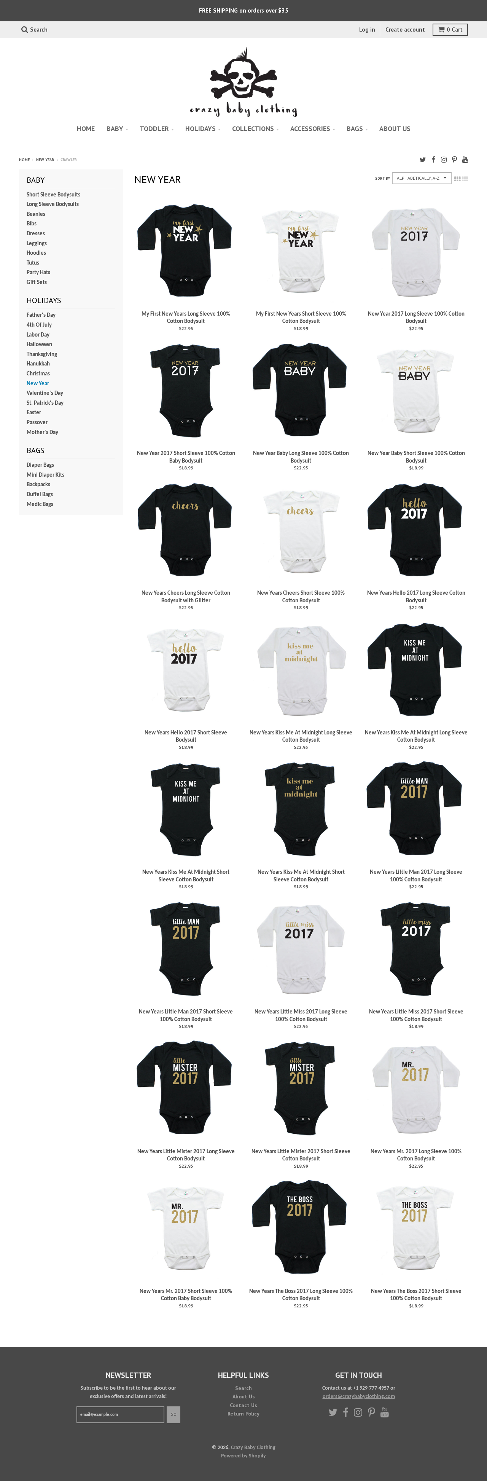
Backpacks (38, 485)
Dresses (36, 234)
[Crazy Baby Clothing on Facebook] (433, 160)
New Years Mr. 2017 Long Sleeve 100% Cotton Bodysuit (416, 1155)
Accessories (310, 128)
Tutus (33, 263)
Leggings (37, 244)
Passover (37, 423)
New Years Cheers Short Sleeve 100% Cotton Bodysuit (301, 597)
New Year (45, 159)
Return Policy (243, 1413)
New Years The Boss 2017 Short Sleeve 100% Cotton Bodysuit (416, 1295)
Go (173, 1414)
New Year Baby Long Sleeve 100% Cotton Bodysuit (301, 457)
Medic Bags (40, 504)
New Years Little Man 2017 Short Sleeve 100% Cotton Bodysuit (186, 1016)
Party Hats (38, 273)
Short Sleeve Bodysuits (53, 195)
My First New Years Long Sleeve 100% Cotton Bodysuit (186, 318)
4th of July (39, 325)
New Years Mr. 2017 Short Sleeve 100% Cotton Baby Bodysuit (186, 1295)
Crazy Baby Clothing (253, 1448)
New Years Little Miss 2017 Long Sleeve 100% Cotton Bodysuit (301, 1016)
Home (86, 128)
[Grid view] (457, 180)
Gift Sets (37, 283)
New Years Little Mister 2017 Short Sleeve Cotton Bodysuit (300, 1155)
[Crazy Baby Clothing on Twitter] (423, 160)
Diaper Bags (40, 465)
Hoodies (36, 253)
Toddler (154, 128)
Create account (405, 29)
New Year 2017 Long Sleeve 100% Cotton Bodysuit (416, 318)
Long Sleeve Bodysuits (53, 204)
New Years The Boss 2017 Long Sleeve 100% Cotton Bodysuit (301, 1295)
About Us (243, 1396)
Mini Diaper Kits (45, 475)
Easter (34, 413)
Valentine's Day (45, 393)
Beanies (36, 214)
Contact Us (243, 1405)
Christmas (38, 374)
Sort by (382, 178)
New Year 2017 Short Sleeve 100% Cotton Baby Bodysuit (186, 457)
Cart (455, 29)
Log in (367, 29)
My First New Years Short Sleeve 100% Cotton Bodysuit (301, 318)
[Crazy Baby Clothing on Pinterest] (454, 160)
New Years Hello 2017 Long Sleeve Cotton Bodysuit (416, 597)
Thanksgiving (42, 354)
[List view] (465, 180)
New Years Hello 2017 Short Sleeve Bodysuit (186, 737)
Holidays (200, 128)
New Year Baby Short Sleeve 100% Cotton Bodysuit (416, 457)
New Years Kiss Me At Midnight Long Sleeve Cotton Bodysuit (301, 737)
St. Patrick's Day (45, 403)
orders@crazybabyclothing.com (359, 1397)
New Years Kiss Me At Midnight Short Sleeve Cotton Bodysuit (185, 876)
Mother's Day (42, 433)
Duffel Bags (40, 495)
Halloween (39, 345)
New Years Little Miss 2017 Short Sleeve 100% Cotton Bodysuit (416, 1016)
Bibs (32, 224)
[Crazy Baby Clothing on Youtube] (465, 160)
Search (243, 1388)
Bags (355, 128)
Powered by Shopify (243, 1456)
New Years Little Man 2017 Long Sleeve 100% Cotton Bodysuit (416, 876)
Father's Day (41, 315)
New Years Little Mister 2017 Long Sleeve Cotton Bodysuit (186, 1155)
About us (395, 128)
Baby (115, 128)
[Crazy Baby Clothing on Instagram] (444, 160)
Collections (253, 128)
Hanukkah (38, 364)
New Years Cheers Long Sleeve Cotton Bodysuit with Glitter (186, 597)
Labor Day (38, 335)
